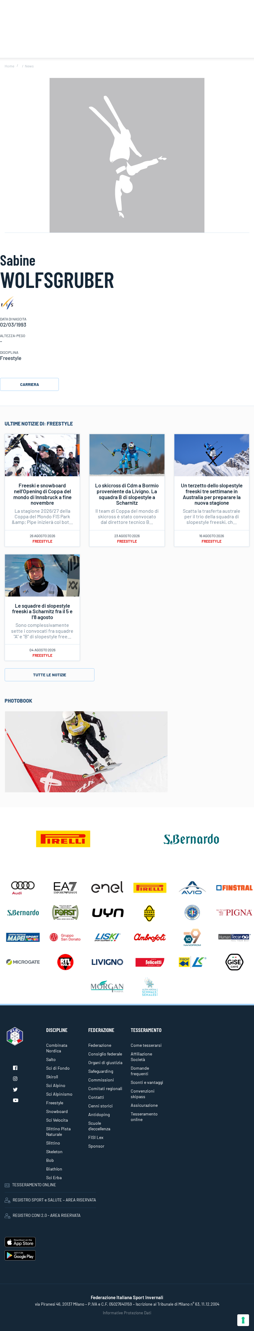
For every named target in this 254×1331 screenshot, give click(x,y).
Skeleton (54, 1151)
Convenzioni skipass (143, 1093)
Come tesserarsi (146, 1045)
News (29, 66)
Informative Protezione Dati (127, 1312)
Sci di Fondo (58, 1068)
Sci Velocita (57, 1120)
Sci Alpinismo (59, 1094)
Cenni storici (100, 1105)
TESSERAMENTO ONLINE (34, 1184)
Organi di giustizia (105, 1062)
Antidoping (99, 1114)
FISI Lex (95, 1137)
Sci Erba (54, 1177)
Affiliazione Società (141, 1056)
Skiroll (52, 1076)
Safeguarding (100, 1071)
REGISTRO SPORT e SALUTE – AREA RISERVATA (54, 1199)
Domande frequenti (140, 1070)
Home (9, 66)
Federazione (99, 1045)
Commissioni (101, 1079)
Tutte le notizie (49, 674)
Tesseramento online (144, 1116)
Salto (51, 1059)
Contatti (96, 1097)
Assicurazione (144, 1105)
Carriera (29, 384)
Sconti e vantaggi (147, 1082)
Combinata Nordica (56, 1047)
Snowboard (57, 1111)
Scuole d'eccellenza (99, 1125)
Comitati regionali (105, 1088)
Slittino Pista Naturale (58, 1131)
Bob (50, 1160)
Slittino (53, 1142)
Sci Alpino (55, 1085)
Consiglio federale (105, 1053)
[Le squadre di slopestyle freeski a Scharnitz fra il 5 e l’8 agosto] (42, 574)
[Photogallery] (86, 751)
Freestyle (42, 541)
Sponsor (96, 1146)
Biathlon (54, 1168)
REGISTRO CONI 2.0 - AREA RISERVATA (47, 1215)
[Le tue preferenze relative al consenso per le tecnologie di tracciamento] (243, 1320)
